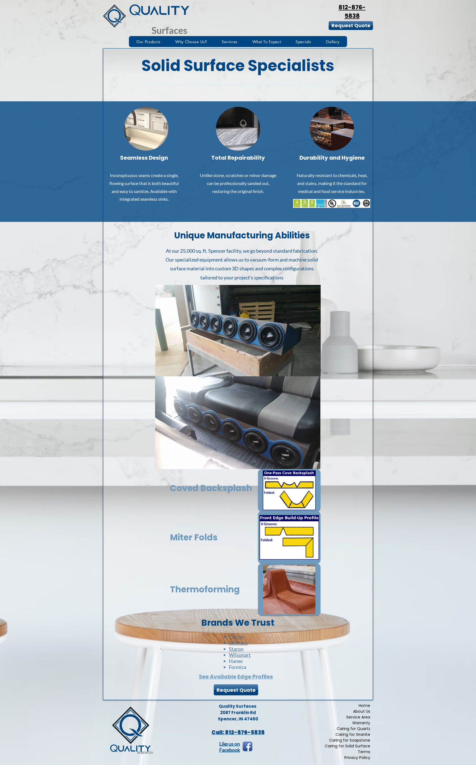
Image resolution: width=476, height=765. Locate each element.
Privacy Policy (357, 757)
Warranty (361, 723)
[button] (148, 41)
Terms (364, 751)
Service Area (358, 717)
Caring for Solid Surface (347, 746)
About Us (361, 711)
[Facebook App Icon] (247, 746)
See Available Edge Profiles (236, 676)
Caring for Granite (353, 734)
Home (364, 705)
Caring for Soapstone (349, 740)
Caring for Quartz (353, 728)
